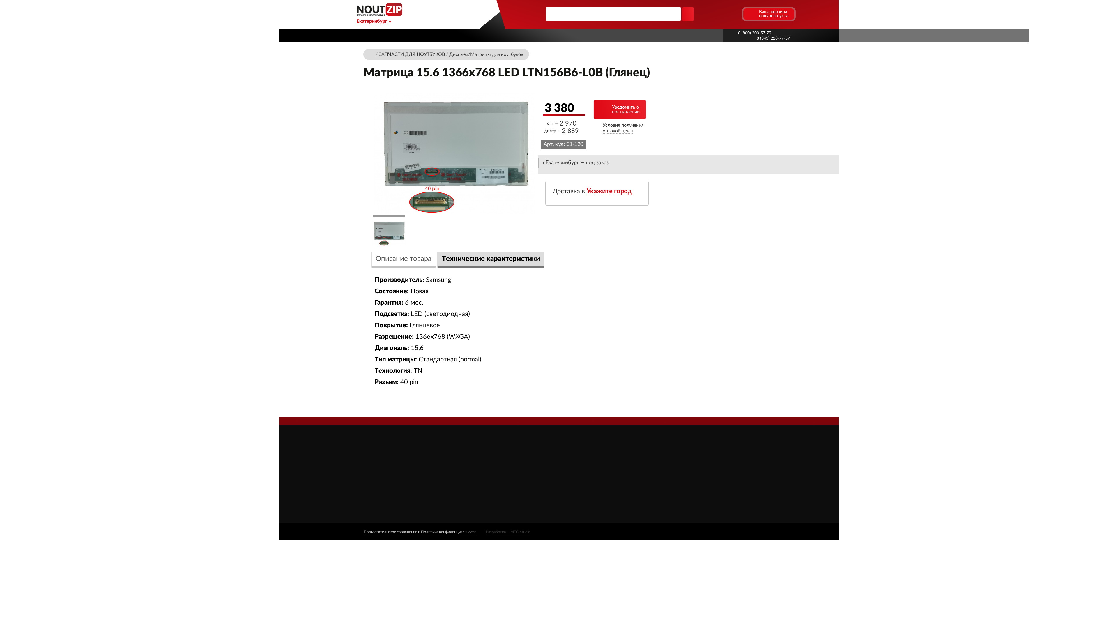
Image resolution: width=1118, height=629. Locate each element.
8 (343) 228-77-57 (773, 38)
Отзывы (504, 464)
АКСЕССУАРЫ (591, 456)
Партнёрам (504, 35)
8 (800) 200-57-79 (754, 33)
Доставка (466, 35)
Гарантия (596, 35)
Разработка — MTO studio (508, 532)
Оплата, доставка (551, 35)
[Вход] (726, 14)
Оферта (504, 489)
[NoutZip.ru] (379, 14)
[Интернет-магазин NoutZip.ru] (371, 54)
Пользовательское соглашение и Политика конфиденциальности (420, 532)
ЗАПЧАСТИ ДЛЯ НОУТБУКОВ (607, 465)
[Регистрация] (737, 14)
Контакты (633, 35)
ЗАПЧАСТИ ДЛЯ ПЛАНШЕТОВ (609, 473)
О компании (426, 35)
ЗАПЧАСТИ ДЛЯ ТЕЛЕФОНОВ (608, 482)
